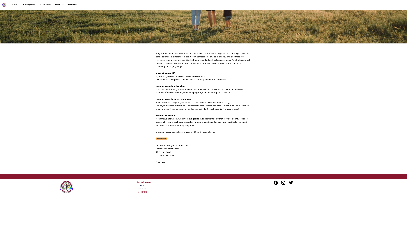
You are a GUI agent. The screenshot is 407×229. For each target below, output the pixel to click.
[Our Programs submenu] (35, 4)
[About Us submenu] (18, 4)
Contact (142, 185)
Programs (142, 188)
